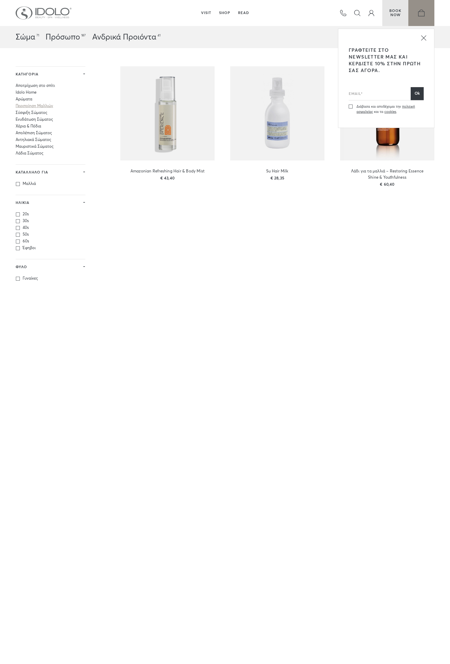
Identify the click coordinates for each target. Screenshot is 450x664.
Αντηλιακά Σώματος (33, 140)
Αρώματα (24, 99)
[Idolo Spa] (44, 13)
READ (243, 13)
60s (26, 241)
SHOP (224, 13)
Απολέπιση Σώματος (34, 133)
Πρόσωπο (63, 37)
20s (26, 214)
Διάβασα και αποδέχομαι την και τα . (386, 109)
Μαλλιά (29, 184)
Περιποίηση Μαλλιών (34, 106)
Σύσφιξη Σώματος (31, 113)
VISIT (206, 13)
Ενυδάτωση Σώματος (34, 119)
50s (26, 234)
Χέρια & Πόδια (28, 126)
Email (354, 85)
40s (26, 228)
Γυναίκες (30, 278)
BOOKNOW (395, 13)
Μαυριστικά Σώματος (34, 147)
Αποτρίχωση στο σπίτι (35, 86)
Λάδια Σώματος (29, 153)
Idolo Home (26, 92)
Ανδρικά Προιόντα (124, 37)
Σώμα (25, 37)
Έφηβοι (29, 248)
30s (26, 221)
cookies (390, 112)
